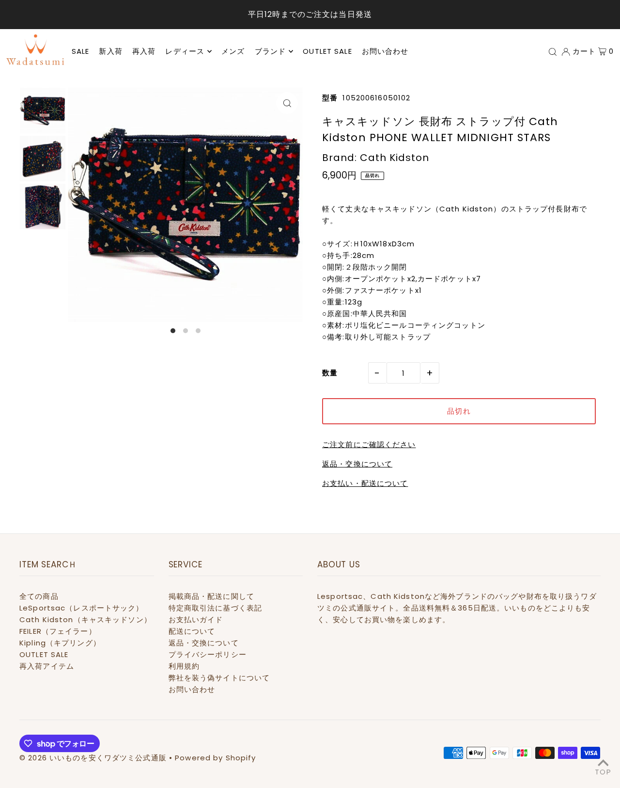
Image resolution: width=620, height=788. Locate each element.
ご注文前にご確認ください (369, 444)
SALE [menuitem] (81, 51)
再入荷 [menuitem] (143, 51)
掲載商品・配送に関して (211, 596)
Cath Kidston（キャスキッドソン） (85, 619)
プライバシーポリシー (208, 654)
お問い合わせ (192, 689)
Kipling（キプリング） (60, 643)
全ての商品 (39, 596)
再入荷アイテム (46, 666)
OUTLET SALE (43, 654)
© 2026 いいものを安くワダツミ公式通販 (93, 758)
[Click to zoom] (287, 103)
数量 (330, 373)
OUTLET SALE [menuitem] (327, 51)
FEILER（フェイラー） (57, 631)
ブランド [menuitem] (270, 51)
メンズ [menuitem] (233, 51)
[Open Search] (552, 51)
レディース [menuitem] (184, 51)
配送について (192, 631)
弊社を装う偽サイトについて (219, 678)
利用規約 (184, 666)
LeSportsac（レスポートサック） (81, 608)
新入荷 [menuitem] (110, 51)
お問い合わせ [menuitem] (385, 51)
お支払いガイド (196, 619)
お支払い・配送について (365, 483)
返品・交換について (357, 464)
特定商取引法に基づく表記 (216, 608)
